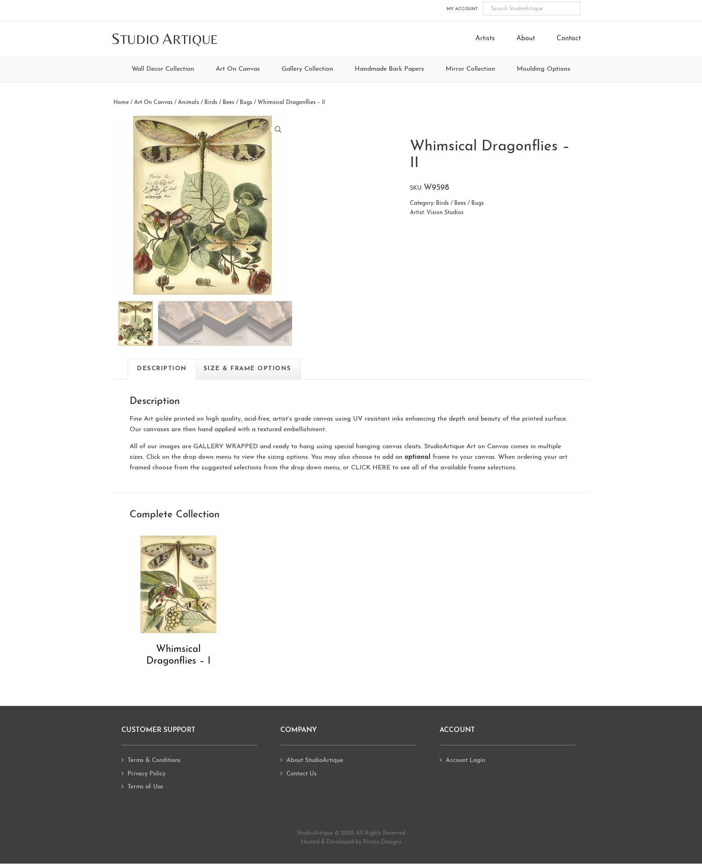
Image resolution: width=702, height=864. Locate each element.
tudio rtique (164, 39)
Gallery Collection (307, 69)
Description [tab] (162, 369)
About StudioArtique (314, 761)
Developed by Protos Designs (364, 842)
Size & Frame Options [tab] (247, 369)
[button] (278, 129)
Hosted (310, 842)
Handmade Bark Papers (389, 69)
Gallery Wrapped (225, 446)
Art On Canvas (238, 69)
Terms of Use (145, 787)
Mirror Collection (470, 69)
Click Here (370, 468)
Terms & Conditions (154, 761)
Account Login (465, 761)
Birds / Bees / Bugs (228, 103)
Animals (188, 103)
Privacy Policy (146, 774)
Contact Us (301, 774)
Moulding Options (543, 69)
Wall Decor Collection (163, 69)
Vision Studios (445, 213)
